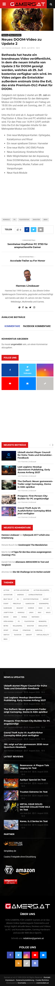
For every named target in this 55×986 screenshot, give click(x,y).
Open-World (8, 621)
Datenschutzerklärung (25, 980)
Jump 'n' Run (8, 612)
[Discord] (35, 963)
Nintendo (35, 617)
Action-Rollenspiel (41, 590)
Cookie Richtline (42, 980)
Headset (19, 608)
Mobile (24, 617)
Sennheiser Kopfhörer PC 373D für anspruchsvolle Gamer (27, 246)
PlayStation (24, 219)
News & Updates (15, 35)
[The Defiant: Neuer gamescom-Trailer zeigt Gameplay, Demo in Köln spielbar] (9, 485)
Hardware (8, 608)
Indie (40, 608)
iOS (48, 608)
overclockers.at (42, 983)
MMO (15, 617)
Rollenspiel (17, 626)
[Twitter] (18, 955)
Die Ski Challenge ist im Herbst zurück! (31, 572)
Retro (6, 626)
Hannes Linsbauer (12, 48)
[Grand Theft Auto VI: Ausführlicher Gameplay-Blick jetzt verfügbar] (9, 511)
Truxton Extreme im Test (34, 791)
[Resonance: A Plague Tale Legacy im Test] (11, 768)
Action (6, 590)
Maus (48, 612)
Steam (15, 630)
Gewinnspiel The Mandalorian (33, 545)
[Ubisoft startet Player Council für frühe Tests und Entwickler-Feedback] (9, 456)
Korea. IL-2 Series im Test (34, 821)
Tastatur (17, 635)
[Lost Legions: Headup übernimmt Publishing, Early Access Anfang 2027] (9, 470)
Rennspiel (43, 621)
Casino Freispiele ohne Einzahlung (20, 856)
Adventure (8, 595)
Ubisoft (29, 635)
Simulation (42, 626)
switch (6, 635)
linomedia (22, 983)
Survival (38, 630)
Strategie (27, 630)
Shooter (36, 219)
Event (6, 603)
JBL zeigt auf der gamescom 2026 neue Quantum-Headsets (26, 745)
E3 (18, 599)
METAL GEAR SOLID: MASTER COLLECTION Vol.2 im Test (35, 807)
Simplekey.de (10, 851)
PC (15, 219)
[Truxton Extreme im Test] (11, 795)
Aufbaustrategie (35, 595)
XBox (45, 219)
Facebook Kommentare (37, 326)
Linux (31, 612)
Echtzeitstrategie (30, 599)
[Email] (43, 955)
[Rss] (18, 963)
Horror (31, 608)
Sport (6, 630)
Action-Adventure (21, 590)
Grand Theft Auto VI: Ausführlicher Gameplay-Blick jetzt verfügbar (34, 511)
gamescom (30, 603)
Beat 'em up (8, 599)
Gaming (5, 35)
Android (20, 595)
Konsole (6, 219)
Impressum (10, 980)
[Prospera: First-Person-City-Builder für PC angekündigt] (9, 499)
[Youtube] (35, 955)
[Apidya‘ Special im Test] (11, 783)
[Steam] (26, 963)
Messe (6, 617)
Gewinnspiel (44, 603)
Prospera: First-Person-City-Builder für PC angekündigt (33, 497)
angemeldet (16, 344)
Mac (39, 612)
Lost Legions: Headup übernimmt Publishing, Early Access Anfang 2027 (34, 469)
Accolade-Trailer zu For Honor (27, 260)
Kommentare (12, 326)
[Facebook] (10, 955)
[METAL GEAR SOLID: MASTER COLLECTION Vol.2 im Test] (11, 807)
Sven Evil (27, 783)
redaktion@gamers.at (33, 938)
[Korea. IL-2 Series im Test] (11, 825)
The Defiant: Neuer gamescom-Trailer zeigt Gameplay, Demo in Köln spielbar (35, 484)
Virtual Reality (43, 635)
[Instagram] (26, 955)
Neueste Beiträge (15, 445)
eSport (46, 599)
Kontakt (47, 977)
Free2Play (17, 603)
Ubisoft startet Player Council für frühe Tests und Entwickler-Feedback (35, 455)
